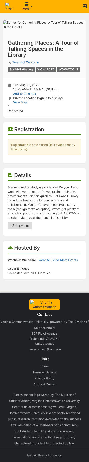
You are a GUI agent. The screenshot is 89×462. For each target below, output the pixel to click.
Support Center (45, 384)
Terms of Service (44, 372)
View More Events (65, 260)
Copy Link (22, 225)
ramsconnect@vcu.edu (44, 349)
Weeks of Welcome (25, 62)
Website (44, 260)
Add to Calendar (24, 93)
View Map (20, 102)
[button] (9, 6)
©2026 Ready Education (44, 455)
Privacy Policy (44, 378)
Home (44, 366)
